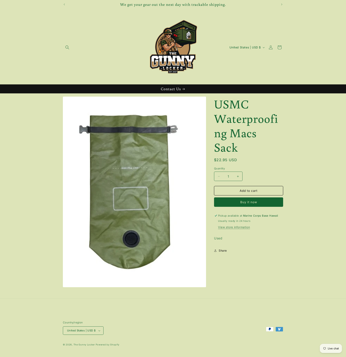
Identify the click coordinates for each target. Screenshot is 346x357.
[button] (67, 47)
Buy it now (248, 202)
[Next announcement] (281, 4)
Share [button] (223, 250)
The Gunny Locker (84, 344)
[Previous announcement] (64, 4)
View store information (234, 227)
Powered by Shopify (108, 344)
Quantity (219, 168)
